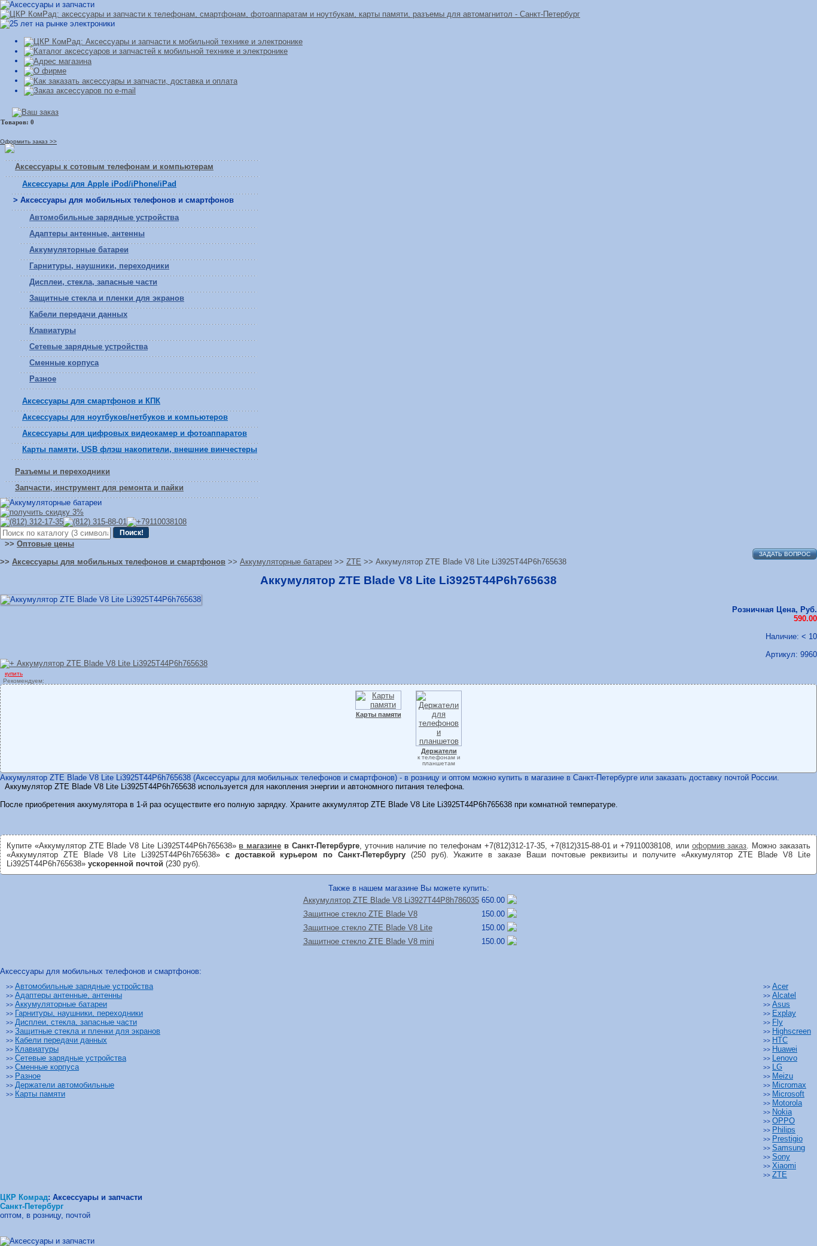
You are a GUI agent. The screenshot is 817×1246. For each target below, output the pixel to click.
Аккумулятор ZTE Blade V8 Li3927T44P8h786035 (391, 900)
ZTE (779, 1174)
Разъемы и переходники (62, 471)
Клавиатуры (52, 330)
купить (14, 673)
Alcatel (784, 995)
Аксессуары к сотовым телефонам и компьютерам (114, 166)
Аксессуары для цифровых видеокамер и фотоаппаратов (134, 433)
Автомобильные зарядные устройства (104, 217)
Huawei (784, 1049)
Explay (784, 1013)
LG (777, 1066)
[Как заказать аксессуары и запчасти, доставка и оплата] (130, 80)
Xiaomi (784, 1165)
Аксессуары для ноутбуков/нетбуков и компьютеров (125, 417)
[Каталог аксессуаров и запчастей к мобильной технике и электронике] (156, 51)
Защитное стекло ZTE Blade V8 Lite (367, 927)
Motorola (787, 1102)
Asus (781, 1004)
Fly (777, 1022)
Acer (780, 986)
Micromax (789, 1084)
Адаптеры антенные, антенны (87, 233)
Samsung (788, 1147)
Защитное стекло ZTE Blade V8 (360, 913)
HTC (780, 1040)
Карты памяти (40, 1093)
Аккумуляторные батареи (79, 249)
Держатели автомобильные (64, 1084)
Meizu (782, 1075)
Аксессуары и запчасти (97, 1197)
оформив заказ (719, 845)
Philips (783, 1129)
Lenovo (784, 1057)
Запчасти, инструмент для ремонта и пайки (99, 487)
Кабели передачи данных (78, 314)
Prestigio (787, 1138)
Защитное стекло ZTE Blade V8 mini (368, 941)
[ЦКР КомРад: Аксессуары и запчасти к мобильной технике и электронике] (290, 14)
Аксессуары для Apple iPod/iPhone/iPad (99, 183)
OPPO (783, 1120)
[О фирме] (45, 70)
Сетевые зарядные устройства (88, 346)
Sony (781, 1156)
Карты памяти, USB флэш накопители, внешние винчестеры (139, 449)
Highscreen (791, 1031)
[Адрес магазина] (58, 60)
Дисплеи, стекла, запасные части (93, 281)
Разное (42, 378)
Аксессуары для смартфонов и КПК (91, 400)
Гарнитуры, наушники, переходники (99, 265)
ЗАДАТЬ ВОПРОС (784, 554)
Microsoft (788, 1093)
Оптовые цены (45, 543)
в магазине (260, 845)
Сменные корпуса (64, 362)
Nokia (782, 1111)
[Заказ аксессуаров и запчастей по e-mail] (80, 90)
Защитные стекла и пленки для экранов (106, 298)
